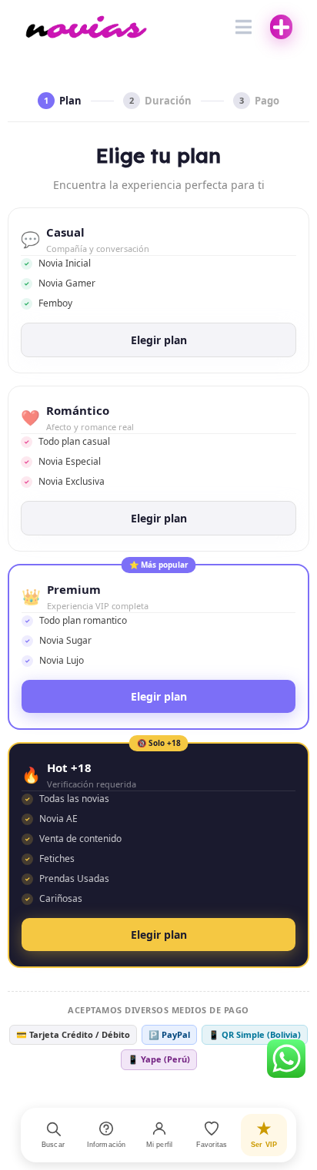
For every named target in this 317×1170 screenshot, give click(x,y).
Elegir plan (159, 340)
